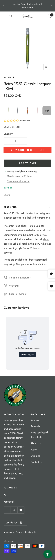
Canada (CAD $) (14, 522)
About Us (36, 443)
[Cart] (49, 16)
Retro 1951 (10, 77)
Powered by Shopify (26, 532)
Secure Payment (17, 294)
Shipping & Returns (20, 277)
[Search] (10, 16)
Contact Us (36, 462)
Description (11, 207)
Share (7, 195)
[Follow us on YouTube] (20, 510)
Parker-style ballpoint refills (24, 235)
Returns (35, 420)
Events (34, 449)
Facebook (9, 501)
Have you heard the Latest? (39, 435)
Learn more (27, 7)
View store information (18, 181)
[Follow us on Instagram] (14, 510)
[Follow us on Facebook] (7, 510)
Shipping (35, 456)
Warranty (14, 286)
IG (5, 494)
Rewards (35, 426)
